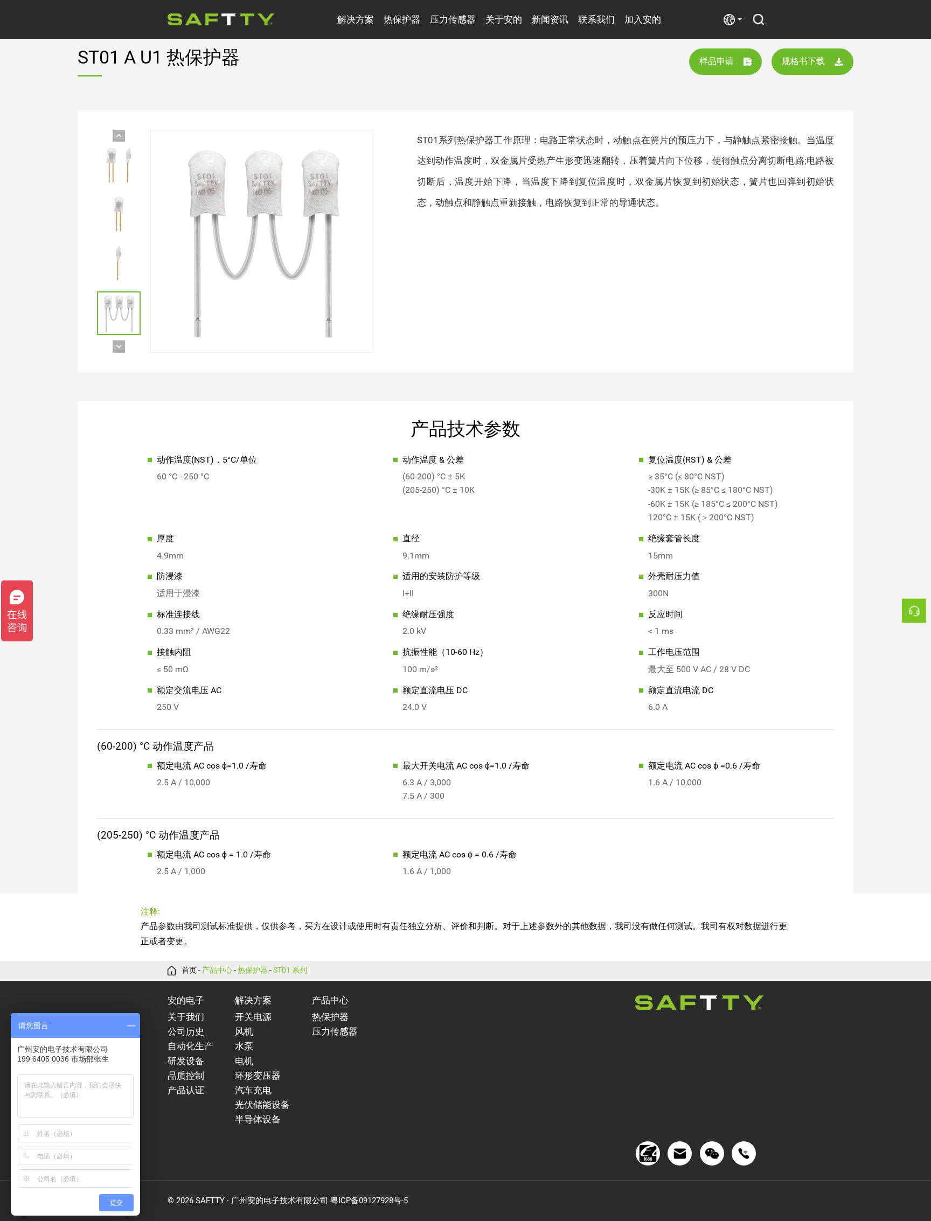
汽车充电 (253, 1090)
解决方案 (355, 19)
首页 (189, 970)
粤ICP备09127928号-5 (369, 1200)
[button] (119, 136)
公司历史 (186, 1032)
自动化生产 (190, 1046)
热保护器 (402, 19)
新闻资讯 (550, 19)
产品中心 (217, 970)
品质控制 (186, 1076)
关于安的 (503, 19)
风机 (244, 1032)
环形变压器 (258, 1076)
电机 (244, 1061)
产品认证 (186, 1090)
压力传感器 (453, 19)
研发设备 (186, 1061)
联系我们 (596, 19)
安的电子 (186, 1000)
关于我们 (186, 1017)
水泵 (244, 1046)
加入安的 (642, 19)
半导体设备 (258, 1119)
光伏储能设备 (262, 1105)
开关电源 (253, 1017)
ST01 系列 (290, 970)
